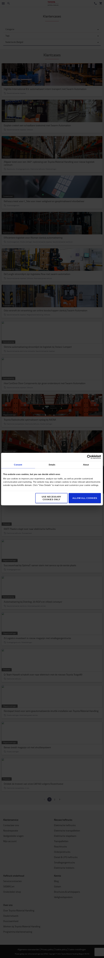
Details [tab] (52, 464)
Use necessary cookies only (51, 497)
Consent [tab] (18, 464)
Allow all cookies (84, 498)
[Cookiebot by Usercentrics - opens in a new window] (89, 457)
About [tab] (86, 464)
